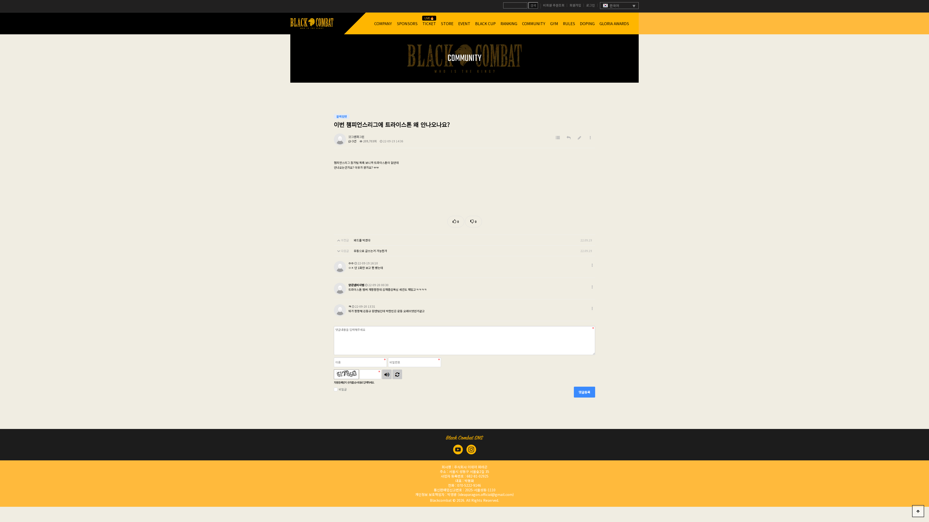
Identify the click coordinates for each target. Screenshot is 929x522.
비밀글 (343, 389)
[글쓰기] (579, 137)
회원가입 (575, 5)
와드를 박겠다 (362, 240)
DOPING (587, 23)
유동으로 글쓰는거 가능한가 (370, 251)
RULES (569, 23)
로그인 (590, 5)
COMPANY (383, 23)
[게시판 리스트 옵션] (590, 137)
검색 (533, 5)
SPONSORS (407, 23)
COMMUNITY (533, 23)
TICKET (429, 23)
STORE (447, 23)
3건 (353, 141)
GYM (554, 23)
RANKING (509, 23)
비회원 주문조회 (553, 5)
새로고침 (397, 374)
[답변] (568, 137)
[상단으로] (918, 511)
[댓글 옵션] (592, 265)
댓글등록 (584, 392)
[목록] (557, 137)
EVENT (464, 23)
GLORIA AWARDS (614, 23)
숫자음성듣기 (387, 374)
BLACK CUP (485, 23)
